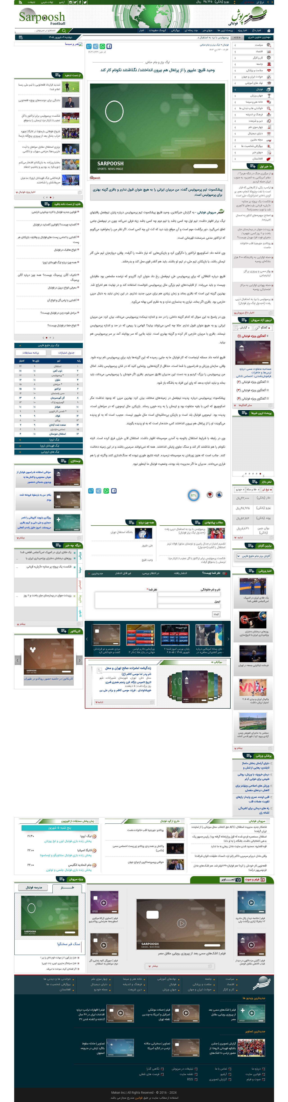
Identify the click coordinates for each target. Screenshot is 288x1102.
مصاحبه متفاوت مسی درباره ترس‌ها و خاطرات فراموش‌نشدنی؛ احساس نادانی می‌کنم (253, 372)
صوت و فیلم (254, 1079)
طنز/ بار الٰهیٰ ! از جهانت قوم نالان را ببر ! (58, 958)
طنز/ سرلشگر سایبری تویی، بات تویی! (59, 963)
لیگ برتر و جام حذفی (210, 45)
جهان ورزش (169, 990)
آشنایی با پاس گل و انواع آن (61, 300)
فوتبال (226, 45)
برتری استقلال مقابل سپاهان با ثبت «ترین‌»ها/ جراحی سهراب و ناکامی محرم (41, 149)
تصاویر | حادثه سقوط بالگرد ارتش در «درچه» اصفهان (93, 1048)
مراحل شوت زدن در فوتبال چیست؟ (58, 313)
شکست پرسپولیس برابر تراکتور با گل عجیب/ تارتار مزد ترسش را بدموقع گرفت (196, 560)
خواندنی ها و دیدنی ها (57, 979)
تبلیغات (31, 3)
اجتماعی (80, 585)
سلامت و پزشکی (202, 984)
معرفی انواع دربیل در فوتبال (62, 288)
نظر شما (152, 589)
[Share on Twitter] (89, 46)
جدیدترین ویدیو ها (254, 998)
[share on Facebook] (109, 46)
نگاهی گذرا (153, 1069)
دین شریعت (135, 990)
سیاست (230, 979)
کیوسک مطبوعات (157, 31)
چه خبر (69, 545)
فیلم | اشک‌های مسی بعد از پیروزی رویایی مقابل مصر (192, 954)
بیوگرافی (175, 31)
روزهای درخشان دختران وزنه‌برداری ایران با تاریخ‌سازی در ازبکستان (254, 633)
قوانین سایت (253, 1074)
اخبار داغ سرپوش (245, 313)
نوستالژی (76, 461)
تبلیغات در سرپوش (182, 1069)
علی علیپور (147, 545)
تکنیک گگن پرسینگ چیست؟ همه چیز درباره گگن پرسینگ (48, 277)
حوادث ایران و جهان (200, 990)
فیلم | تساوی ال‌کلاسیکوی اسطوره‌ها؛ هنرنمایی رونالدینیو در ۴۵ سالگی (103, 920)
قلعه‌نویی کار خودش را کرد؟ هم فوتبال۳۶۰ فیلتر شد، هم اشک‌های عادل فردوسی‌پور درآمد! (230, 868)
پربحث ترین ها (225, 31)
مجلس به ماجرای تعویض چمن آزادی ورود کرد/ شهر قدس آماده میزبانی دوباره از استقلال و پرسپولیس (253, 735)
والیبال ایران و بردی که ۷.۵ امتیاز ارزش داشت (255, 701)
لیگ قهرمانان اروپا (49, 446)
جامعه (208, 979)
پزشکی (80, 599)
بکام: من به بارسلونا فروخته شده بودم (35, 497)
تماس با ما (221, 1069)
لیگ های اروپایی (50, 452)
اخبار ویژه (242, 31)
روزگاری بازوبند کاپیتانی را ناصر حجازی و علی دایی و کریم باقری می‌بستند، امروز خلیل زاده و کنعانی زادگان (34, 523)
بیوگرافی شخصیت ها (58, 984)
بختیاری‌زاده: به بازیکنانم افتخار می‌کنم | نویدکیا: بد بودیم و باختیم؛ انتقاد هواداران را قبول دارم (39, 164)
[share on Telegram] (95, 46)
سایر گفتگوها (245, 405)
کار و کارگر (228, 990)
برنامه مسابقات (31, 353)
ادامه (240, 538)
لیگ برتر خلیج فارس (48, 345)
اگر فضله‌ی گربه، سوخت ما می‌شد (61, 969)
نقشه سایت (186, 1074)
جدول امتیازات (66, 353)
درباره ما (256, 1069)
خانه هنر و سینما (132, 979)
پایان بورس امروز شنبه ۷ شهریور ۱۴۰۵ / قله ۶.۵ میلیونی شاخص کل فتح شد (175, 650)
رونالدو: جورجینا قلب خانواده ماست (145, 830)
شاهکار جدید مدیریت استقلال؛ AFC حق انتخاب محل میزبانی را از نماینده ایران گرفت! (229, 829)
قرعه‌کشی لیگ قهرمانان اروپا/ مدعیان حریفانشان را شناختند (40, 180)
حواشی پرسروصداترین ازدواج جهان (146, 862)
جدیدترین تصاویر (255, 1031)
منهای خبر (207, 31)
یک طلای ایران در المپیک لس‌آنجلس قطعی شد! (256, 599)
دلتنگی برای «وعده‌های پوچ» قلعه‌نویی (39, 100)
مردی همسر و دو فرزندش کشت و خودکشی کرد (107, 650)
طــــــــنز (67, 887)
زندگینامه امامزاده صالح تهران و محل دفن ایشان (128, 668)
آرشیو (62, 3)
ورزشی (80, 555)
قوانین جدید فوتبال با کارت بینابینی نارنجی (54, 212)
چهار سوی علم (99, 979)
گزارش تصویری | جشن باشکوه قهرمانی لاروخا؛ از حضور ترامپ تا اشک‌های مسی (223, 1048)
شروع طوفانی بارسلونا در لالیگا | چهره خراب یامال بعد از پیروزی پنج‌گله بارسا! (39, 133)
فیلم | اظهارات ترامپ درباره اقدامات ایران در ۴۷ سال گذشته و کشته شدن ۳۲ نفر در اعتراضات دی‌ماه (90, 1015)
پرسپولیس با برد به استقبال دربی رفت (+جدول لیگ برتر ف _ (196, 38)
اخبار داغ (256, 31)
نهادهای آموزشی (166, 979)
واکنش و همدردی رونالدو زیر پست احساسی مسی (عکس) (138, 848)
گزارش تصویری (218, 1079)
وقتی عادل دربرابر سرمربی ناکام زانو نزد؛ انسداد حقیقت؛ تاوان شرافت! (231, 856)
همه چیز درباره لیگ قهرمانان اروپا (59, 262)
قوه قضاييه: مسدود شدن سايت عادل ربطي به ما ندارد (239, 846)
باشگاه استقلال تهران (122, 532)
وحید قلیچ (147, 560)
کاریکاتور (75, 631)
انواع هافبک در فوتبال (65, 250)
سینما (80, 570)
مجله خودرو (100, 990)
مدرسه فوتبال (34, 887)
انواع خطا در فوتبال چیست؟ (61, 325)
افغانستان (65, 990)
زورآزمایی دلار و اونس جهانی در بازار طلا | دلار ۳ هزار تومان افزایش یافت (142, 650)
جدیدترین (97, 573)
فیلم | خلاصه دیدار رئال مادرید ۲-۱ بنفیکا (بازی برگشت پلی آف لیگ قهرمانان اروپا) (250, 920)
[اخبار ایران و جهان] (248, 27)
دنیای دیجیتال (99, 984)
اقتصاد (230, 984)
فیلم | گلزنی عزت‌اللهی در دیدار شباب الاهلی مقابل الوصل (250, 962)
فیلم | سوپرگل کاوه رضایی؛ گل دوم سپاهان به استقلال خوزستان (103, 962)
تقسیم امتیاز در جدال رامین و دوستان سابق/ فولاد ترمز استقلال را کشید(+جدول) (196, 545)
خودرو (80, 613)
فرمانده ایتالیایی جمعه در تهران (253, 666)
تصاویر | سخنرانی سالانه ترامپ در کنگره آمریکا (157, 1046)
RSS (190, 1079)
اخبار (142, 31)
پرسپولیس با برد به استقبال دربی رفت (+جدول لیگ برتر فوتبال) (185, 531)
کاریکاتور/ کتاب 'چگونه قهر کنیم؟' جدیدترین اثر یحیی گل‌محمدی (48, 680)
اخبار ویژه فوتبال (26, 192)
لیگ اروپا (54, 440)
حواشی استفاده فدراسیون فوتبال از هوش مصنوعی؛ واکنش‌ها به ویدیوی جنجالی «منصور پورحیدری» (34, 477)
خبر (266, 166)
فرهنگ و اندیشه (132, 984)
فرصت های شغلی (149, 1074)
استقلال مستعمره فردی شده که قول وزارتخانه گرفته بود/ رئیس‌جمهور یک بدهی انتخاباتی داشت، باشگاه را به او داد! (229, 839)
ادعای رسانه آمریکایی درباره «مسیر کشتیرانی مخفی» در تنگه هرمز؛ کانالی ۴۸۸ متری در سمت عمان (210, 650)
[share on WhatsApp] (102, 46)
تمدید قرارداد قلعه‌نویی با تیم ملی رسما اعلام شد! (39, 87)
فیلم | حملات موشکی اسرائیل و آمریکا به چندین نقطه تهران (156, 1015)
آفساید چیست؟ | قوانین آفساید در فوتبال (54, 224)
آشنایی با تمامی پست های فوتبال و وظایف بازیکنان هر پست (48, 240)
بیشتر (22, 538)
